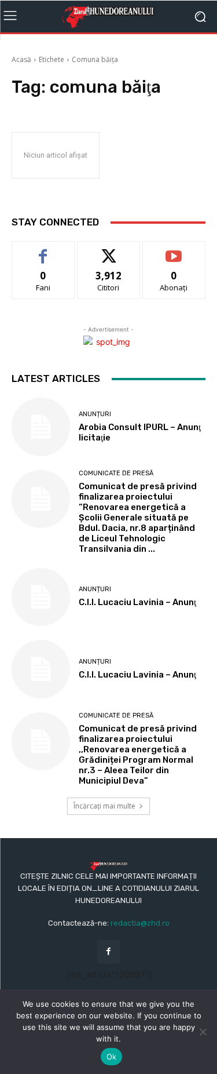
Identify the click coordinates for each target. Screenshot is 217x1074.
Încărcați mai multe (104, 806)
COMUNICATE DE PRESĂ (116, 473)
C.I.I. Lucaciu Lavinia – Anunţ (137, 602)
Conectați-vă (108, 250)
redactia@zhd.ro (140, 923)
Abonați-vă (174, 250)
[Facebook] (108, 951)
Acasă (21, 59)
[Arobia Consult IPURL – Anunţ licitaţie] (41, 427)
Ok (111, 1056)
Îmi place (43, 250)
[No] (202, 1031)
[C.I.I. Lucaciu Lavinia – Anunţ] (41, 597)
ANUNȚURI (95, 414)
